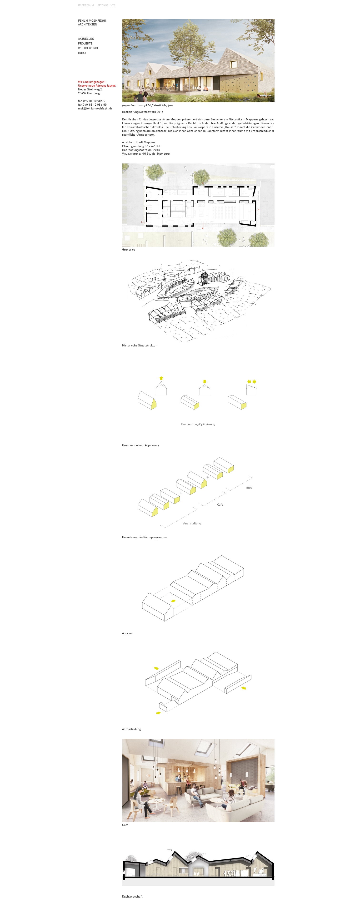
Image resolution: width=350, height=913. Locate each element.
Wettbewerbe (88, 48)
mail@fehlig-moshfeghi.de (95, 108)
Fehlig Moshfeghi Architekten (92, 22)
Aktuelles (86, 39)
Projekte (85, 43)
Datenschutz (106, 5)
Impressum (86, 5)
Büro (82, 53)
